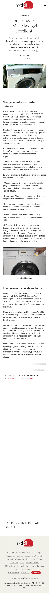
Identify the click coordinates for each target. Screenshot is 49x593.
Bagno (39, 559)
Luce (22, 562)
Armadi (10, 559)
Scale (36, 569)
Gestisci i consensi (32, 578)
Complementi (31, 555)
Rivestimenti (14, 572)
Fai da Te (25, 572)
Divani (20, 555)
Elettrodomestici (23, 552)
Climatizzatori (11, 565)
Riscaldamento (32, 562)
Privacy (13, 578)
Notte (40, 555)
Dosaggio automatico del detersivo (23, 375)
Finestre (28, 569)
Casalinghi (37, 552)
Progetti (13, 569)
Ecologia (24, 565)
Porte (21, 569)
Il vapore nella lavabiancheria (20, 378)
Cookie (20, 578)
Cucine (10, 552)
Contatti (36, 572)
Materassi (30, 559)
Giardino (14, 562)
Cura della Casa (36, 565)
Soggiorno (10, 555)
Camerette (19, 559)
